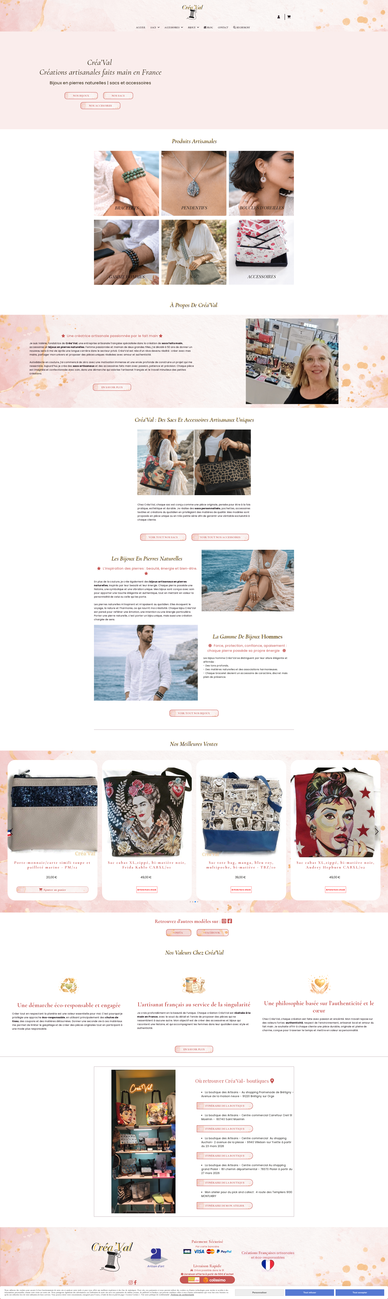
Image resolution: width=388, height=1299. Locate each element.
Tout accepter (360, 1292)
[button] (190, 901)
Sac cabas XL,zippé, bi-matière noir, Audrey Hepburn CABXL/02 (52, 865)
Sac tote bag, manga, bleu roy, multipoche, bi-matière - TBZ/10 (335, 865)
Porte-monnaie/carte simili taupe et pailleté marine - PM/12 (147, 865)
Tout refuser (309, 1292)
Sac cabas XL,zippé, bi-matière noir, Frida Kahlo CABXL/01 (241, 865)
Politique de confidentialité (182, 1295)
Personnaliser (259, 1292)
